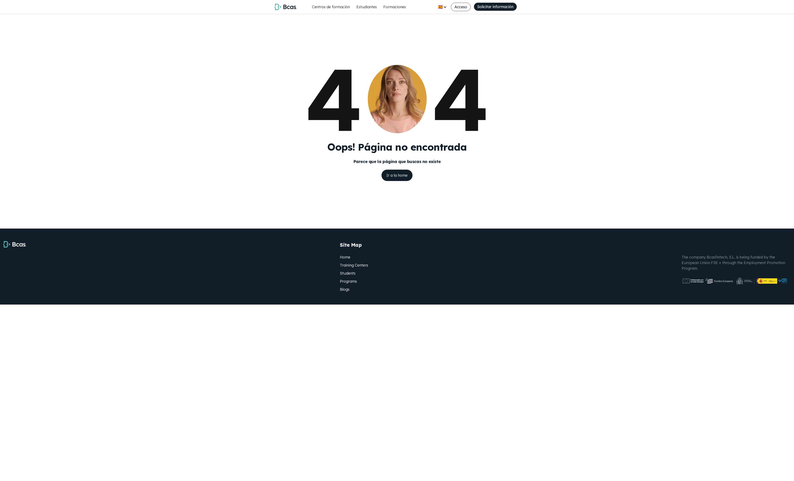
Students (347, 273)
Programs (348, 281)
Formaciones (394, 7)
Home (345, 257)
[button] (442, 7)
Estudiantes (366, 7)
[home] (285, 7)
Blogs (344, 289)
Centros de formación (331, 7)
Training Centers (354, 265)
